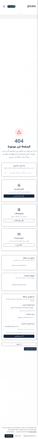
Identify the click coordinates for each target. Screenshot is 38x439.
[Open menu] (4, 6)
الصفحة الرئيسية (17, 196)
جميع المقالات (17, 220)
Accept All (9, 436)
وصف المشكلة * (30, 314)
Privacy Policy (33, 432)
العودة (18, 344)
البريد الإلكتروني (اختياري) (28, 323)
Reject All (18, 436)
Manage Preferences (29, 436)
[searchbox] (19, 172)
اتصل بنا (17, 245)
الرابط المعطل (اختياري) (28, 305)
